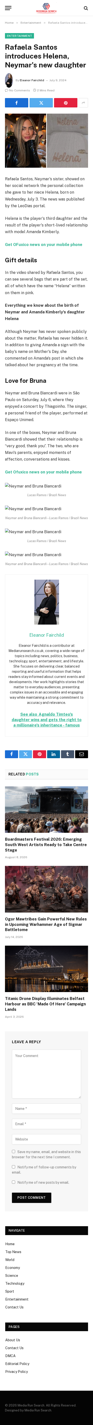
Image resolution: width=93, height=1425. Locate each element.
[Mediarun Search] (46, 8)
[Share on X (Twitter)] (41, 102)
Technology (14, 1283)
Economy (12, 1268)
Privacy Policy (16, 1372)
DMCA (10, 1356)
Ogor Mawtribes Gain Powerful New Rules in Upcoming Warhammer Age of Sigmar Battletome (46, 924)
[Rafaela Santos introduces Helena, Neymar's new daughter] (46, 141)
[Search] (85, 8)
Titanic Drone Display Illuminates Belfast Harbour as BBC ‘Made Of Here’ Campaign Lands (45, 1004)
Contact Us (14, 1307)
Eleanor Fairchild (32, 80)
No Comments (19, 90)
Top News (13, 1252)
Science (11, 1276)
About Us (12, 1340)
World (9, 1260)
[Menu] (8, 8)
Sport (9, 1291)
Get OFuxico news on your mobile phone (43, 244)
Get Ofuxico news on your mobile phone (43, 472)
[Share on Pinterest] (65, 102)
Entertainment (19, 35)
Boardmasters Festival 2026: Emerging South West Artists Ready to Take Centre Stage (46, 845)
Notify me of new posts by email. (43, 1182)
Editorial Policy (17, 1364)
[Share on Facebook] (16, 102)
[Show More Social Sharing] (83, 102)
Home (10, 1244)
